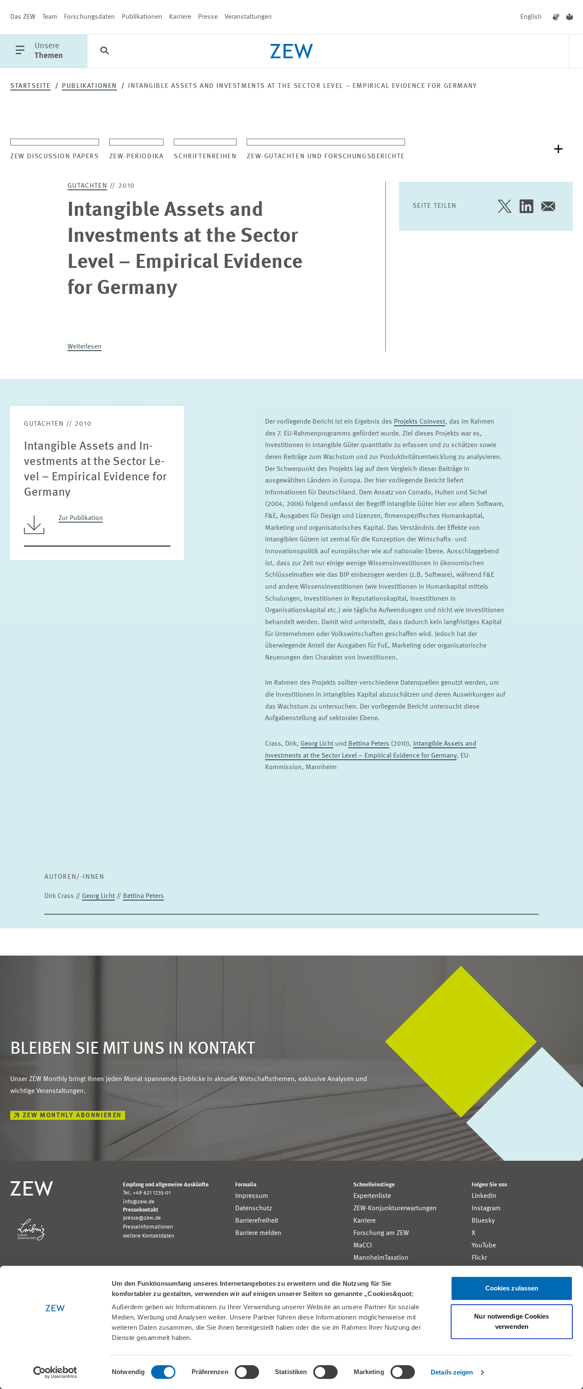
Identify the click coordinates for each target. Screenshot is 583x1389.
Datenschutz (253, 1208)
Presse (208, 17)
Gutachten (87, 186)
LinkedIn (484, 1196)
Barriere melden (258, 1233)
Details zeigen (452, 1372)
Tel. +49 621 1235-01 (147, 1193)
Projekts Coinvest (419, 421)
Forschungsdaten (89, 17)
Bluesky (483, 1221)
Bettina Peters (368, 744)
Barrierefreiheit (256, 1221)
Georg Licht (316, 744)
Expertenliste (372, 1196)
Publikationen (142, 17)
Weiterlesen (84, 346)
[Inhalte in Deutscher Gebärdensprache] (556, 17)
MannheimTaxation (380, 1258)
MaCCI (362, 1245)
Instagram (486, 1208)
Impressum (251, 1196)
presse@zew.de (142, 1218)
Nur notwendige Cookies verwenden (511, 1321)
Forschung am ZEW (381, 1233)
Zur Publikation (80, 518)
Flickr (479, 1258)
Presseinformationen (148, 1227)
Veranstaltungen (248, 17)
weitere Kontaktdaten (148, 1236)
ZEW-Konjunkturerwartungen (395, 1208)
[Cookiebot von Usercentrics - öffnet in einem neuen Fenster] (55, 1372)
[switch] (247, 1372)
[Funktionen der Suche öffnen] (104, 52)
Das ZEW (22, 17)
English (531, 17)
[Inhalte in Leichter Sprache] (569, 17)
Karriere (180, 17)
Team (49, 17)
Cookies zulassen (512, 1288)
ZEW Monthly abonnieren (72, 1115)
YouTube (484, 1245)
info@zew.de (138, 1202)
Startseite (30, 86)
